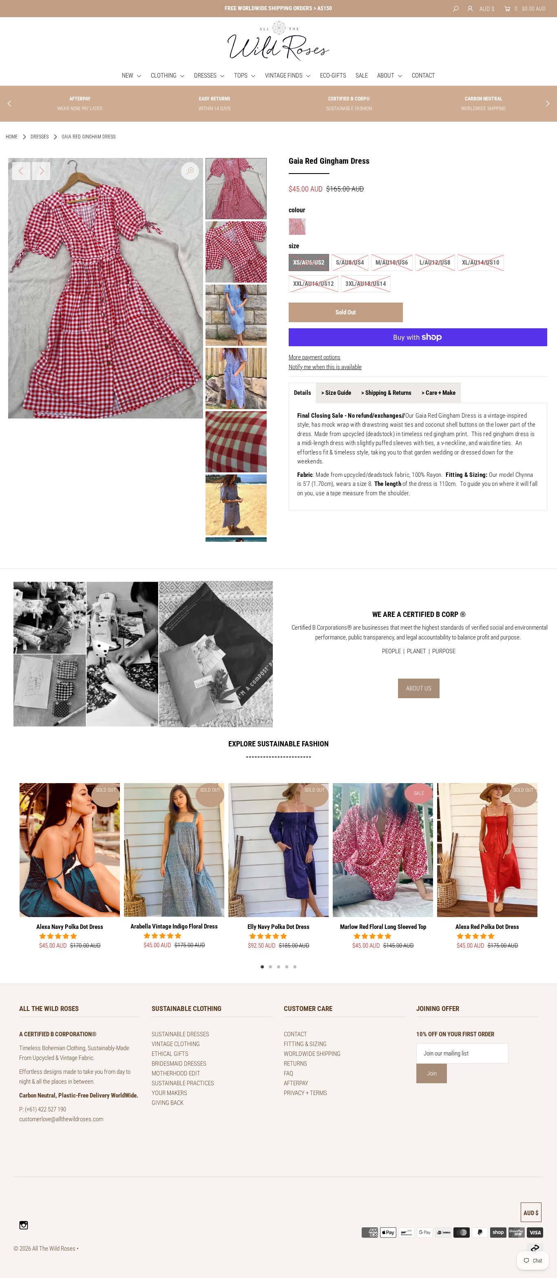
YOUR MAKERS (169, 1093)
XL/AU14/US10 (481, 262)
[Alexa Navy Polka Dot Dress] (70, 850)
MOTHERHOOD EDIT (176, 1073)
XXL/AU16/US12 (313, 283)
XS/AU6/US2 (309, 262)
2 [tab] (270, 966)
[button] (59, 936)
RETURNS (295, 1063)
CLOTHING (164, 75)
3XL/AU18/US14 (365, 283)
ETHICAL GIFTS (170, 1054)
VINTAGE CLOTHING (176, 1044)
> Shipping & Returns (386, 392)
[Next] (41, 171)
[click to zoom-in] (190, 171)
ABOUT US (418, 688)
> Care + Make (438, 392)
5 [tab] (294, 966)
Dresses (40, 137)
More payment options (314, 357)
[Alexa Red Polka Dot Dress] (487, 850)
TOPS (241, 75)
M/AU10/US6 (392, 262)
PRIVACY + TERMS (305, 1093)
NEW (128, 75)
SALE (362, 75)
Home (12, 137)
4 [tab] (286, 966)
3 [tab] (278, 966)
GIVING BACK (167, 1103)
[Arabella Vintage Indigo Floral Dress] (174, 850)
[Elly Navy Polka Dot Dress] (278, 850)
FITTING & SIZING (305, 1044)
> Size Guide (336, 392)
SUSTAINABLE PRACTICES (183, 1083)
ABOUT (386, 75)
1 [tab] (262, 966)
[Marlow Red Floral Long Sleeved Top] (383, 850)
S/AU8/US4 (350, 262)
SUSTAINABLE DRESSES (180, 1034)
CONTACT (423, 75)
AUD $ (487, 9)
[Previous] (21, 171)
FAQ (288, 1073)
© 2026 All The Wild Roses (44, 1248)
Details (302, 392)
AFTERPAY (296, 1083)
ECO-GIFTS (333, 75)
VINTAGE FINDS (284, 75)
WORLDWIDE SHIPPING (312, 1054)
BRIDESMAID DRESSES (179, 1063)
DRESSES (206, 75)
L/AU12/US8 (435, 262)
